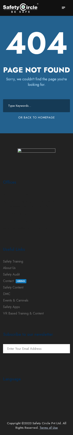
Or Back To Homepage (36, 117)
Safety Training (13, 261)
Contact (14, 281)
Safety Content (13, 287)
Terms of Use (49, 427)
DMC (6, 294)
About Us (9, 268)
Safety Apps (11, 307)
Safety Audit (11, 274)
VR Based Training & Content (23, 313)
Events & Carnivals (15, 300)
